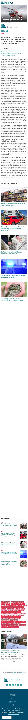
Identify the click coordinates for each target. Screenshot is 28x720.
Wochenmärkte (22, 625)
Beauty (14, 623)
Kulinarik (24, 605)
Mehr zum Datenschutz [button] (13, 714)
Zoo (20, 605)
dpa (8, 26)
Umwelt (18, 607)
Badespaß (3, 608)
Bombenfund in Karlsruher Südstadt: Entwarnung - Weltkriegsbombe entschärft (12, 228)
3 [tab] (14, 661)
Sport (9, 602)
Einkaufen (8, 607)
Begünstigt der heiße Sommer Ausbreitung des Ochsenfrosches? (12, 299)
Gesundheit (17, 608)
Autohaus (17, 626)
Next (25, 640)
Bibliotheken (18, 621)
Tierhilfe (3, 607)
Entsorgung (15, 620)
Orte (23, 615)
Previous (3, 640)
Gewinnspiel (4, 610)
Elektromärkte (10, 626)
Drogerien (16, 625)
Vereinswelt (4, 623)
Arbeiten (7, 612)
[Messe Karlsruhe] (13, 698)
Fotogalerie (3, 625)
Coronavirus (13, 602)
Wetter (22, 607)
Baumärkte (3, 626)
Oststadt (9, 623)
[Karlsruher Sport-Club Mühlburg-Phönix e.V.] (13, 695)
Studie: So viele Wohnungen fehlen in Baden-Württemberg (13, 204)
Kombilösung (15, 605)
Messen (3, 605)
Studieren (10, 610)
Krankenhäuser (4, 613)
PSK (11, 605)
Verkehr (18, 612)
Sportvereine (18, 618)
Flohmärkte (10, 625)
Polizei (18, 603)
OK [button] (6, 717)
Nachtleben (17, 616)
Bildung (13, 607)
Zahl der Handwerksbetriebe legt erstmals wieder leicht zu (11, 253)
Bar (10, 620)
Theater (3, 615)
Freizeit (3, 603)
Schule (2, 612)
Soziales (21, 610)
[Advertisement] (14, 323)
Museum (9, 608)
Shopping (24, 613)
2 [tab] (13, 661)
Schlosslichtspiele (5, 621)
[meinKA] (7, 3)
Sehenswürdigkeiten (10, 615)
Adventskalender (10, 616)
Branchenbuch (12, 613)
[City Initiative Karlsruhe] (13, 705)
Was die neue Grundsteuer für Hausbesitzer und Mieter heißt (10, 651)
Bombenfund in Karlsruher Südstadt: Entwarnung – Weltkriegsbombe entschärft (8, 535)
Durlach (23, 621)
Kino (13, 608)
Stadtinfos (13, 603)
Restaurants (13, 612)
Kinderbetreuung (5, 620)
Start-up (12, 621)
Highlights (12, 618)
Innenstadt (18, 615)
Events (21, 602)
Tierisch (22, 603)
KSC (18, 602)
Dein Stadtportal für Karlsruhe (16, 680)
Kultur (7, 605)
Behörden (3, 616)
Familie (22, 608)
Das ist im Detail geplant (8, 52)
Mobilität (8, 603)
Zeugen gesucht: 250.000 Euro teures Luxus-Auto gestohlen (13, 276)
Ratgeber (19, 613)
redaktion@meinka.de (17, 672)
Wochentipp (15, 610)
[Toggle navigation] (26, 3)
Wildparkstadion (4, 618)
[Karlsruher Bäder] (13, 702)
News (5, 602)
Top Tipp (19, 623)
